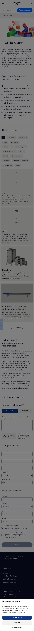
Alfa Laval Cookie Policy (19, 612)
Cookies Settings (17, 627)
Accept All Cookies (17, 618)
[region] (17, 615)
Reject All (17, 623)
